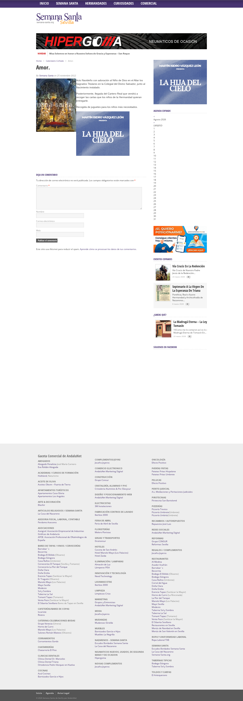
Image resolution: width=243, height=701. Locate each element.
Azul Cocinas (44, 673)
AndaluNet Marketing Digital (109, 471)
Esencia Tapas (45, 576)
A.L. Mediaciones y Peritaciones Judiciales (172, 491)
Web (38, 230)
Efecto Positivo (159, 462)
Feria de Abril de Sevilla (106, 523)
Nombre (40, 211)
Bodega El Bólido (46, 554)
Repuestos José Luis (161, 523)
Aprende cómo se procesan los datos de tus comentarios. (108, 249)
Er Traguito (43, 579)
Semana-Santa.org (161, 654)
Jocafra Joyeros (102, 462)
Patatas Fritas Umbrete (163, 474)
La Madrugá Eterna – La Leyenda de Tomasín (195, 324)
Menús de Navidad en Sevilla (166, 628)
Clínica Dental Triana (48, 661)
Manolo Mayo (44, 582)
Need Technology (103, 576)
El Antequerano (159, 675)
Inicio (44, 3)
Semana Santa (67, 3)
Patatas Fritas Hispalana (164, 471)
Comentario (43, 185)
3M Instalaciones (103, 506)
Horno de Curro (45, 626)
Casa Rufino (44, 560)
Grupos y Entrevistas (105, 602)
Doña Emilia (44, 573)
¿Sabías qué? (160, 314)
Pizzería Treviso (159, 509)
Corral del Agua (159, 582)
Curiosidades (124, 3)
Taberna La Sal (45, 594)
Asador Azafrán (159, 564)
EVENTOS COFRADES (163, 259)
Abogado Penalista (47, 464)
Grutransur (100, 541)
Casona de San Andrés (106, 549)
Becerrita (42, 551)
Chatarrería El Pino (47, 650)
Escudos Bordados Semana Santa (111, 643)
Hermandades (96, 3)
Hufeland (42, 475)
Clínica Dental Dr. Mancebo (51, 658)
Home (39, 61)
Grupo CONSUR (159, 541)
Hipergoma (100, 657)
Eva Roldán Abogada (48, 467)
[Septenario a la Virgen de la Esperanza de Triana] (163, 300)
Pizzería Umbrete (160, 512)
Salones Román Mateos (49, 632)
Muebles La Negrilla (105, 634)
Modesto (42, 588)
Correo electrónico (45, 221)
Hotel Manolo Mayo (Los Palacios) (111, 552)
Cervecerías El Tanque (49, 563)
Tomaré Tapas (45, 597)
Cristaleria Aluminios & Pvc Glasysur (113, 488)
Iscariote (42, 611)
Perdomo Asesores (47, 522)
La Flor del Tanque (161, 598)
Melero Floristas (103, 532)
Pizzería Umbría (160, 515)
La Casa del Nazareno (49, 513)
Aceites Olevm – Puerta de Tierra (54, 484)
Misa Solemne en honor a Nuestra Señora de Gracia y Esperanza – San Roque (89, 54)
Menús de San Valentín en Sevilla (168, 631)
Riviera (41, 614)
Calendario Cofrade (55, 61)
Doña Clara (43, 569)
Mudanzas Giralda (104, 622)
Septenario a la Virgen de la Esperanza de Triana (188, 288)
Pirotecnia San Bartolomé (164, 500)
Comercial (149, 3)
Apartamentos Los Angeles (51, 496)
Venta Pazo (43, 600)
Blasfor (41, 504)
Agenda (50, 693)
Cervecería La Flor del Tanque (52, 566)
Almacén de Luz (102, 564)
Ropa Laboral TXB (160, 639)
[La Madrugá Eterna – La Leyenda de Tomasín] (163, 337)
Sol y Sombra (44, 591)
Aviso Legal (63, 693)
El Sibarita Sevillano (47, 603)
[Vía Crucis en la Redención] (163, 279)
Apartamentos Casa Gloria (51, 493)
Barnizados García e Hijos (51, 676)
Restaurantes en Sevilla (163, 625)
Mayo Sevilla (44, 585)
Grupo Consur (102, 480)
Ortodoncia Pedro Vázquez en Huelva (56, 664)
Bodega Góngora (46, 557)
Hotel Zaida (100, 555)
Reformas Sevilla (160, 544)
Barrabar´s (43, 548)
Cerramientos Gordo (48, 641)
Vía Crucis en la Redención (188, 266)
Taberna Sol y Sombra (163, 610)
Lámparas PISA (102, 567)
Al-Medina (157, 561)
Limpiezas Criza (102, 593)
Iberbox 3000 (101, 514)
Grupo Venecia (45, 623)
